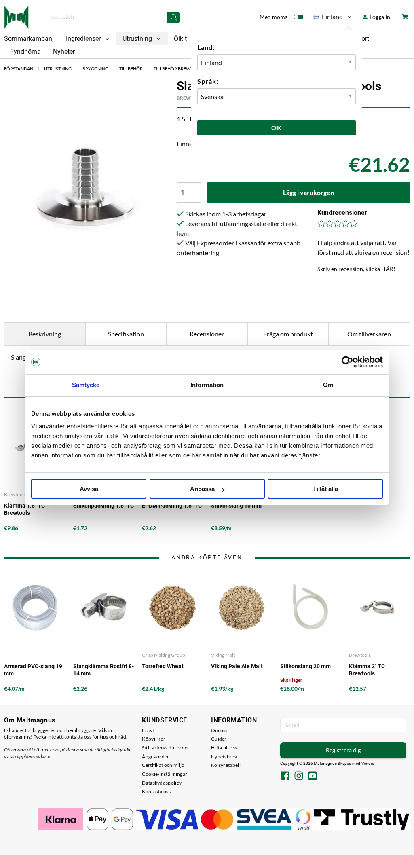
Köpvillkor (153, 739)
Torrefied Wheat (163, 666)
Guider (219, 739)
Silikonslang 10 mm (236, 505)
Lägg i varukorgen (308, 192)
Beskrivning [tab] (44, 334)
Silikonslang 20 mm (305, 666)
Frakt (148, 730)
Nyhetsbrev (224, 756)
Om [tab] (328, 384)
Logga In (379, 16)
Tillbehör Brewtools (179, 68)
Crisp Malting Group (163, 655)
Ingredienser (84, 38)
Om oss (219, 730)
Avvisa (89, 488)
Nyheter (64, 51)
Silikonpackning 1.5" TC (103, 505)
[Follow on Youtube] (312, 776)
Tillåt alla (325, 488)
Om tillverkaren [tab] (369, 334)
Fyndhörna (25, 51)
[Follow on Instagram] (299, 776)
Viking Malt (223, 655)
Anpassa (202, 488)
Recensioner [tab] (207, 334)
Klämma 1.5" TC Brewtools (24, 509)
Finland (328, 18)
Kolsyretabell (226, 765)
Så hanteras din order (165, 748)
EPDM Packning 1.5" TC (172, 505)
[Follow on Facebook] (285, 776)
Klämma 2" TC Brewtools (367, 670)
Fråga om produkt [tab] (288, 334)
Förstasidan (18, 68)
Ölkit (180, 38)
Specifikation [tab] (126, 334)
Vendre (367, 763)
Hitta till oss (224, 748)
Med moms (273, 16)
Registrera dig (343, 750)
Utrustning (138, 38)
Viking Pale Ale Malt (237, 666)
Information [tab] (207, 384)
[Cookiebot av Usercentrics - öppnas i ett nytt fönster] (347, 362)
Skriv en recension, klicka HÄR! (356, 268)
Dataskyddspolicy (162, 783)
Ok (276, 127)
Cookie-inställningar (164, 774)
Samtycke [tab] (86, 384)
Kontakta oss (156, 791)
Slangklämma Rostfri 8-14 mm (103, 670)
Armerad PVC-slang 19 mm (33, 670)
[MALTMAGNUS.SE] (16, 16)
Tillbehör (131, 68)
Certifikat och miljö (163, 765)
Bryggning (95, 68)
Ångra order (155, 756)
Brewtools (360, 655)
